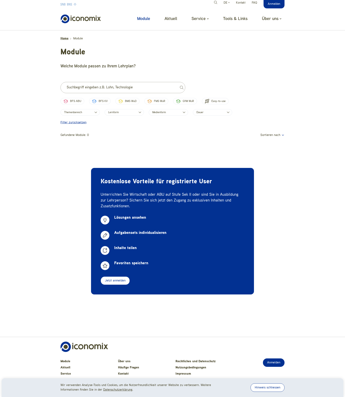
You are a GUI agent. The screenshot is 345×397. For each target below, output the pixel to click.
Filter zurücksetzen (73, 122)
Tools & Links (235, 19)
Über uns (124, 361)
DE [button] (226, 2)
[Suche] (216, 3)
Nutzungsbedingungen (190, 367)
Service (65, 373)
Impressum (183, 373)
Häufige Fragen (128, 367)
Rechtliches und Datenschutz (195, 361)
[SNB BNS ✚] (80, 4)
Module (143, 19)
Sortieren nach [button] (270, 135)
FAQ (254, 2)
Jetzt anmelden (115, 280)
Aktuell (171, 19)
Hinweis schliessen (267, 387)
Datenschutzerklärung (117, 389)
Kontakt (240, 2)
